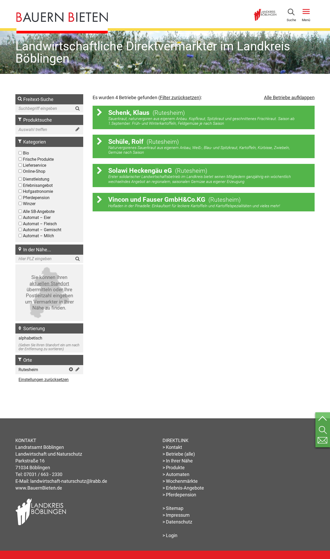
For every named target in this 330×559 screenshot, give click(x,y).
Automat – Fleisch (39, 223)
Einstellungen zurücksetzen (44, 379)
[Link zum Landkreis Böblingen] (265, 11)
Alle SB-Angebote (38, 211)
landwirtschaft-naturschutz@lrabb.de (68, 481)
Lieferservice (34, 165)
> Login (170, 535)
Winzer (28, 203)
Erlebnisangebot (37, 185)
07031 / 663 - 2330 (43, 474)
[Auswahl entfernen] (70, 370)
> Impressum (176, 515)
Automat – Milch (38, 235)
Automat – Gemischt (41, 229)
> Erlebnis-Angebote (183, 488)
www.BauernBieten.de (38, 488)
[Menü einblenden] (306, 12)
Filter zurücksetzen (179, 97)
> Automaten (176, 474)
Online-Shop (33, 171)
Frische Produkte (38, 159)
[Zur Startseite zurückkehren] (62, 15)
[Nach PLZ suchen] (78, 259)
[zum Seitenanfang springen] (322, 419)
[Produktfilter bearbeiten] (77, 130)
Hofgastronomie (37, 191)
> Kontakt (172, 447)
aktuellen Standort (49, 284)
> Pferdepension (179, 494)
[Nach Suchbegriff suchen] (78, 108)
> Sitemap (173, 508)
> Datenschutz (177, 522)
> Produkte (174, 467)
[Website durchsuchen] (291, 13)
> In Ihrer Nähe (178, 460)
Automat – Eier (36, 217)
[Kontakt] (322, 440)
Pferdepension (36, 197)
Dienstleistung (35, 179)
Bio (25, 153)
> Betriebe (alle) (179, 454)
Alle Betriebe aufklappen (289, 97)
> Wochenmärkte (180, 481)
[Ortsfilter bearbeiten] (77, 370)
